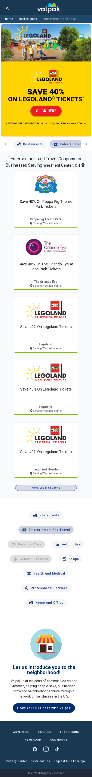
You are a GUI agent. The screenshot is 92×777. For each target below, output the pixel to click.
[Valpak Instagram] (46, 749)
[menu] (6, 7)
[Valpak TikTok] (57, 749)
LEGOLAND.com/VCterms (73, 123)
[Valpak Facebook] (35, 749)
